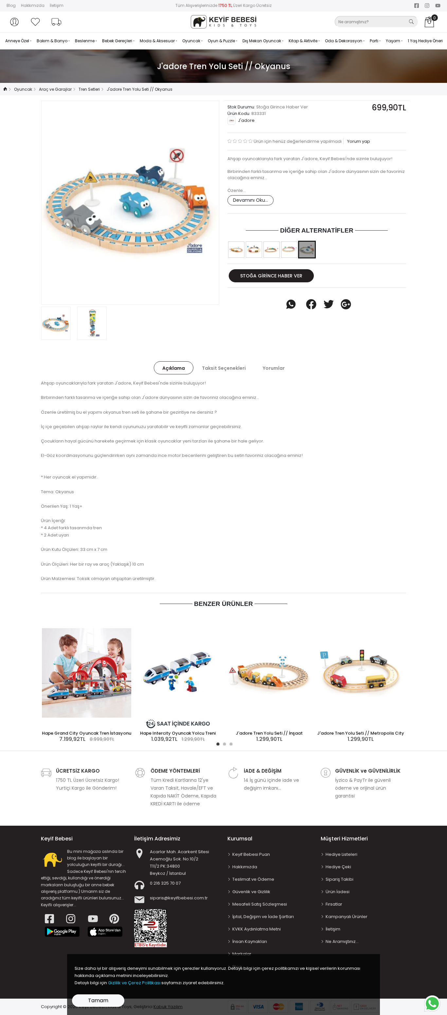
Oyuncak (191, 41)
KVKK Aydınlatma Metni (256, 929)
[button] (14, 22)
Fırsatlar (334, 904)
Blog (11, 5)
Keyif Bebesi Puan (251, 854)
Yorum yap (358, 141)
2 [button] (223, 743)
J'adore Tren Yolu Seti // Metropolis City (360, 733)
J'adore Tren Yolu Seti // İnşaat (269, 733)
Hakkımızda (33, 5)
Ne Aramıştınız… (342, 941)
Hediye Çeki (338, 867)
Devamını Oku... (250, 200)
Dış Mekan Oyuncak (262, 41)
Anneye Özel (17, 41)
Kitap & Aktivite (303, 41)
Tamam (98, 1000)
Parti (374, 41)
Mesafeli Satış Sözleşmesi (259, 904)
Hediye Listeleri (341, 854)
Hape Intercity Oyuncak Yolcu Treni (178, 733)
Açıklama (173, 368)
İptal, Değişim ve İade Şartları (263, 916)
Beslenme (85, 41)
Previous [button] (57, 203)
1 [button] (217, 743)
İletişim (56, 5)
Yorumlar (274, 368)
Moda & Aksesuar (158, 41)
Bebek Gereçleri (117, 41)
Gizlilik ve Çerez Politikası (134, 983)
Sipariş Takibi (339, 879)
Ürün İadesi (337, 892)
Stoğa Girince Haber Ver (271, 276)
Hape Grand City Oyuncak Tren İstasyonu (86, 733)
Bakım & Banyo (52, 41)
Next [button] (203, 203)
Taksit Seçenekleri (224, 368)
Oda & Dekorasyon (344, 41)
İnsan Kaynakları (249, 941)
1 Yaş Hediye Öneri (425, 41)
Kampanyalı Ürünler (346, 916)
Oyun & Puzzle (222, 41)
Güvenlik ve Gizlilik (251, 892)
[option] (130, 202)
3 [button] (230, 743)
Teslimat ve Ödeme (253, 879)
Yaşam (393, 41)
